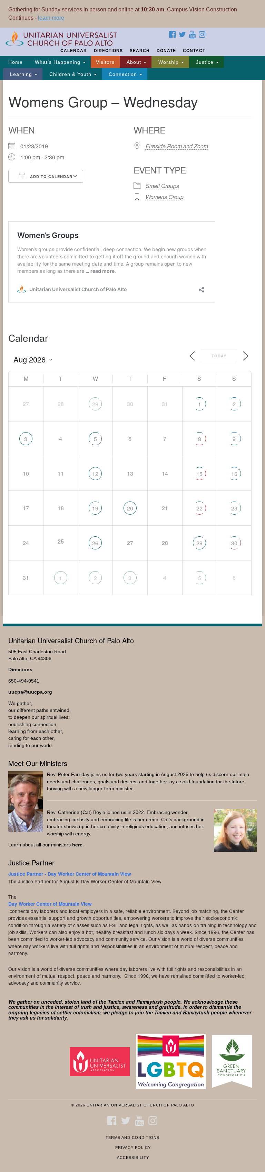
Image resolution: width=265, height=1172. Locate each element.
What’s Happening (57, 62)
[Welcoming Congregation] (173, 1061)
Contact (194, 51)
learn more (51, 18)
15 (199, 474)
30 (234, 543)
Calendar (73, 51)
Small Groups (162, 186)
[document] (132, 348)
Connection (123, 74)
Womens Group (165, 197)
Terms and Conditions (132, 1137)
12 (95, 474)
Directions (108, 51)
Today (219, 355)
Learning (21, 74)
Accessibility (133, 1157)
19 (95, 508)
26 (95, 543)
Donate (166, 51)
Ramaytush (149, 1001)
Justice (204, 62)
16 (234, 474)
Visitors (105, 62)
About (134, 62)
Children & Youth (70, 74)
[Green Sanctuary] (234, 1061)
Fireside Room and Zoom (177, 146)
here (77, 844)
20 (130, 508)
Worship (168, 62)
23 (234, 508)
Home (15, 62)
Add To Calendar (50, 176)
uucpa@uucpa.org (30, 692)
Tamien (116, 1001)
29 (95, 404)
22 (199, 508)
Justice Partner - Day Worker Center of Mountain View (69, 874)
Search (140, 51)
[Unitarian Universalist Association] (102, 1061)
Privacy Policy (133, 1147)
